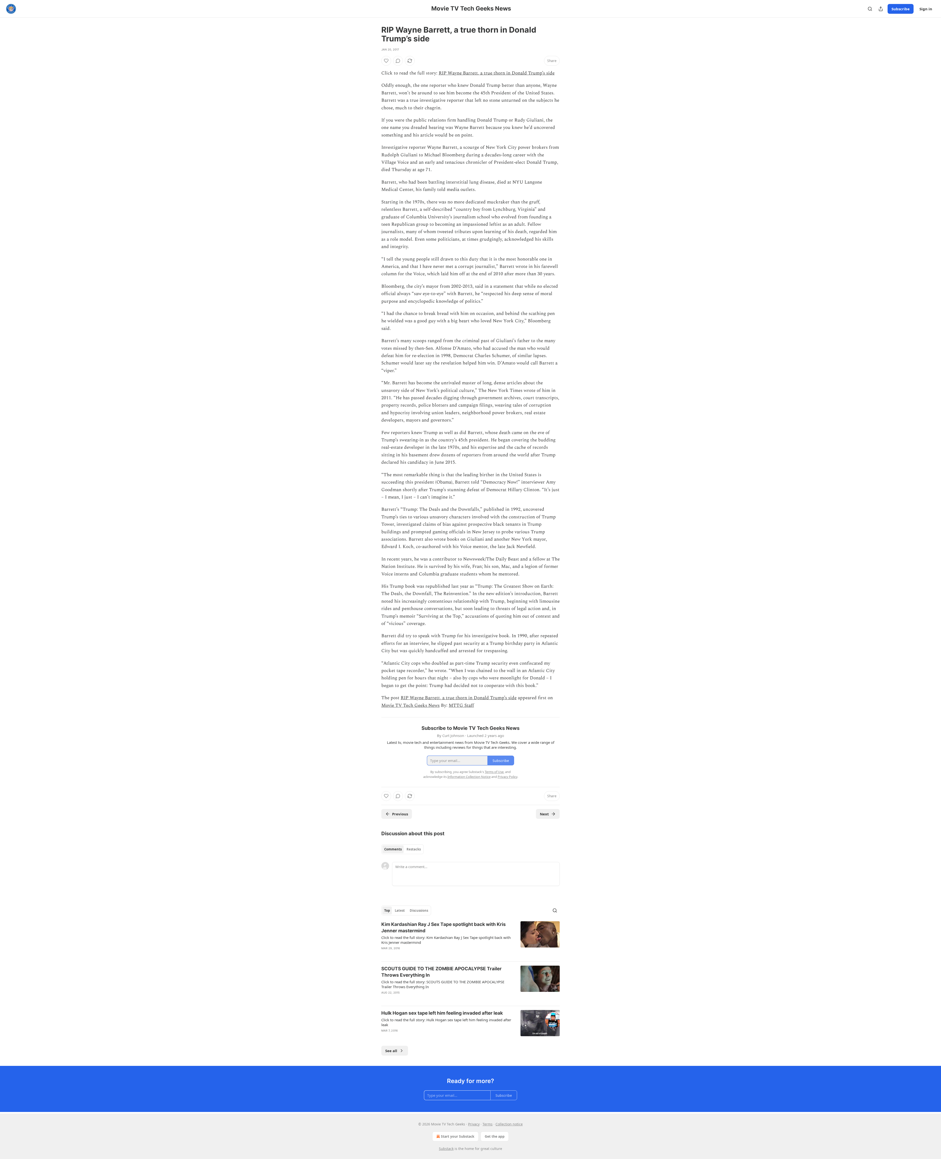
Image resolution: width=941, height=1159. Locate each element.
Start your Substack (457, 1136)
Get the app (495, 1136)
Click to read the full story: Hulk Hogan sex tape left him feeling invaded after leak (446, 1022)
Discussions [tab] (419, 910)
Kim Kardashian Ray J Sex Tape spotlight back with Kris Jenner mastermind (443, 928)
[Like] (386, 61)
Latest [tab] (400, 910)
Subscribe (900, 8)
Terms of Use (494, 772)
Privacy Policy (507, 776)
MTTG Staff (461, 705)
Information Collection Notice (469, 776)
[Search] (870, 9)
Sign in (925, 8)
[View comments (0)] (398, 61)
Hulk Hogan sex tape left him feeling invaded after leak (442, 1013)
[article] (470, 939)
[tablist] (402, 849)
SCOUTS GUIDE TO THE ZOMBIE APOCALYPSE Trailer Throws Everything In (441, 972)
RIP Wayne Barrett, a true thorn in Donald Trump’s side (497, 73)
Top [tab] (387, 910)
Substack (446, 1148)
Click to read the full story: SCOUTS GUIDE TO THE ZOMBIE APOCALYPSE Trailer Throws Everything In (442, 984)
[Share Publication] (881, 9)
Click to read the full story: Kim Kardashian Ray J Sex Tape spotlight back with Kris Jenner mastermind (446, 940)
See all (391, 1050)
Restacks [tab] (414, 849)
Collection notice (509, 1124)
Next (544, 813)
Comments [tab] (393, 849)
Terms (488, 1124)
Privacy (474, 1124)
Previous (400, 813)
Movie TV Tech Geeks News (410, 705)
